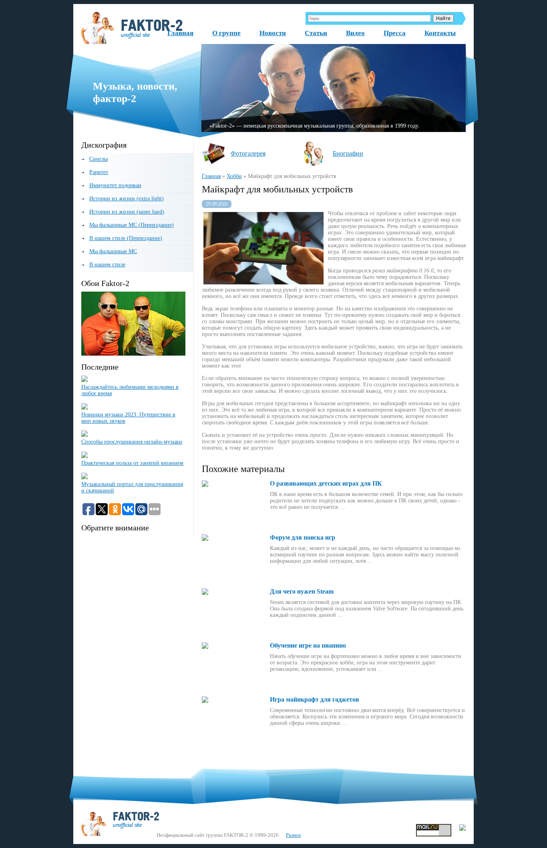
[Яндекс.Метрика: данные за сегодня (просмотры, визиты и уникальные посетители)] (462, 827)
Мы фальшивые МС (113, 251)
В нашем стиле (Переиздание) (125, 238)
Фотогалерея (248, 153)
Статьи (316, 33)
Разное (293, 835)
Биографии (348, 153)
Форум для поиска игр (302, 537)
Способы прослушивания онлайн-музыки (131, 442)
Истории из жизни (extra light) (126, 199)
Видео (355, 33)
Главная (180, 33)
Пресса (395, 33)
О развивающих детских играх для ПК (326, 483)
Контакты (440, 33)
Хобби (234, 176)
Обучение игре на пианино (308, 645)
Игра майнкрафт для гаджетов (314, 699)
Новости (272, 33)
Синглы (98, 159)
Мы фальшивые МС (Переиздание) (131, 225)
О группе (226, 33)
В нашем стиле (107, 265)
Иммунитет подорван (115, 185)
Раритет (98, 172)
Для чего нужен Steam (302, 591)
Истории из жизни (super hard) (126, 212)
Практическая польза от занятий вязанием (132, 463)
